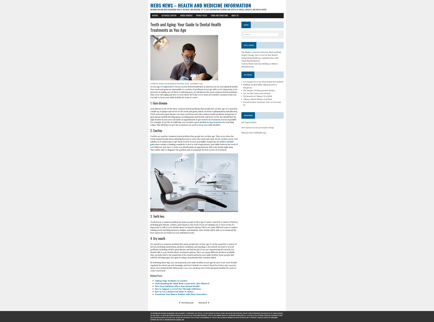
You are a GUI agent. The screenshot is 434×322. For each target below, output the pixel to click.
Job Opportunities (248, 122)
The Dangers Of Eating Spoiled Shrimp (259, 90)
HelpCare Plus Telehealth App (253, 132)
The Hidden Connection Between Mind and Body (261, 52)
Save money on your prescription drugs (257, 127)
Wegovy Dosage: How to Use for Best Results (259, 55)
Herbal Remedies (186, 15)
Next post (202, 302)
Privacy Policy (201, 15)
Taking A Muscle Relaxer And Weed (257, 99)
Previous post (187, 302)
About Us (235, 15)
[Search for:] (261, 34)
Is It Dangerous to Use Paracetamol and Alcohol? (263, 81)
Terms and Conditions (219, 15)
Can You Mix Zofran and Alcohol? (256, 93)
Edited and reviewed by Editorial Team (174, 84)
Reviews (155, 15)
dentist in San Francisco (211, 122)
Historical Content (169, 15)
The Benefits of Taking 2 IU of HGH (257, 96)
